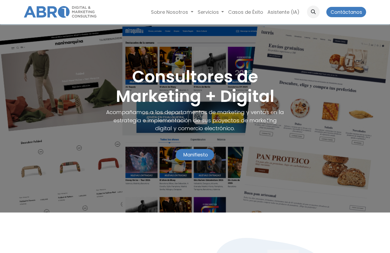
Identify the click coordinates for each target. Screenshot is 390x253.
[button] (313, 12)
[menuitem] (172, 12)
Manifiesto (195, 154)
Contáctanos (346, 12)
